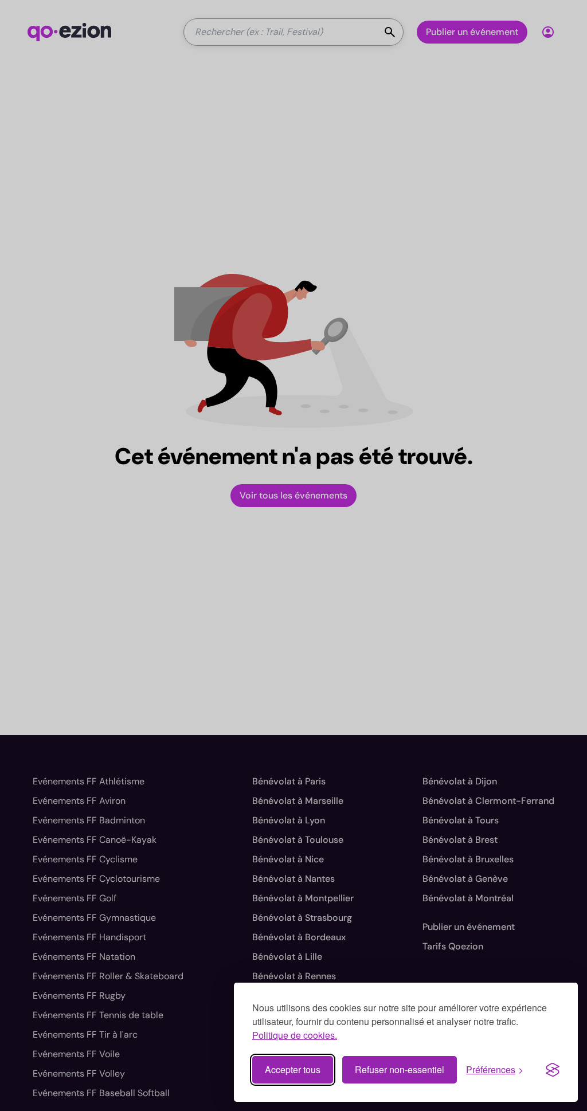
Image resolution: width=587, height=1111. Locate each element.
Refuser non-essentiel (399, 1069)
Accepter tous (292, 1069)
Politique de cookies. (294, 1035)
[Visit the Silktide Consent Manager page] (552, 1070)
